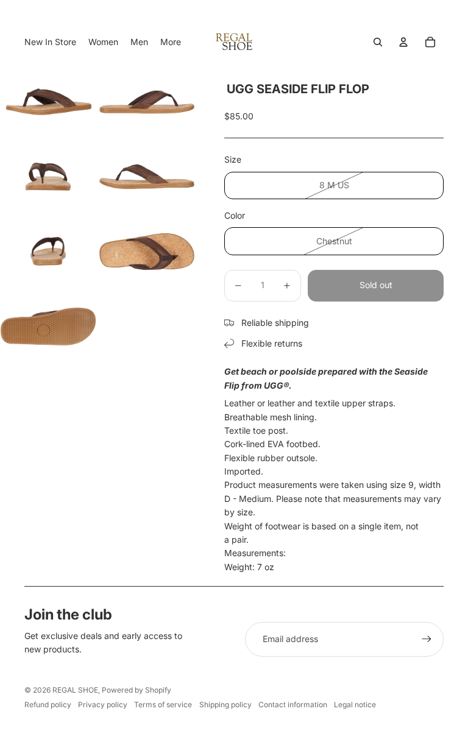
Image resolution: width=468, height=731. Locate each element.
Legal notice (355, 704)
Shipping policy (225, 704)
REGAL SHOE (75, 689)
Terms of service (163, 704)
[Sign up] (426, 639)
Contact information (292, 704)
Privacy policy (102, 704)
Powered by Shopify (136, 689)
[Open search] (377, 42)
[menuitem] (170, 42)
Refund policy (47, 704)
